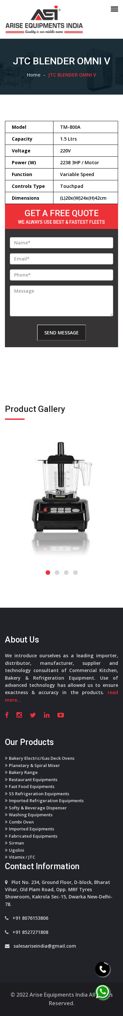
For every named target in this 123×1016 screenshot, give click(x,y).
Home (33, 75)
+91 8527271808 (30, 932)
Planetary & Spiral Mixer (34, 765)
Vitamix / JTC (22, 857)
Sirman (16, 843)
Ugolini (16, 850)
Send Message (61, 332)
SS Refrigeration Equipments (39, 794)
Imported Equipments (31, 829)
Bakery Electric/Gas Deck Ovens (41, 758)
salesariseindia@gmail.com (44, 946)
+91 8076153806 (30, 918)
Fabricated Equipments (33, 836)
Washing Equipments (30, 815)
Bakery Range (23, 772)
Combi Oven (21, 822)
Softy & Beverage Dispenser (38, 808)
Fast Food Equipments (31, 786)
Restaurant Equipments (33, 779)
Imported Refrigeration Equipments (46, 800)
